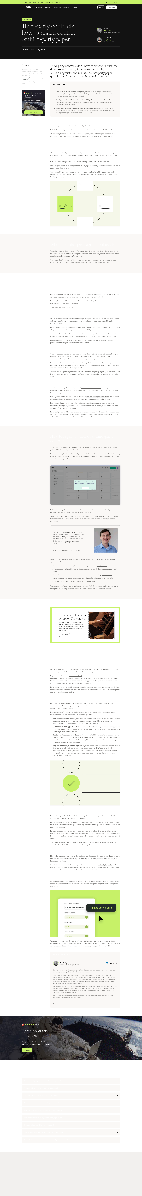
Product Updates (76, 1180)
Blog (88, 1180)
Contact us (111, 1168)
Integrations (61, 1180)
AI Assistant (61, 1163)
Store (60, 1175)
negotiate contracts (90, 390)
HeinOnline (79, 981)
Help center (74, 1178)
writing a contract (96, 297)
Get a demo (111, 7)
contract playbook (104, 865)
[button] (39, 7)
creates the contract (57, 254)
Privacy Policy (112, 1170)
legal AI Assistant (106, 575)
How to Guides (91, 1165)
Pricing (75, 7)
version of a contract (104, 735)
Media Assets (112, 1165)
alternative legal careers (74, 997)
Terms (110, 1173)
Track (60, 1178)
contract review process (58, 683)
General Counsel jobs (93, 1173)
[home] (28, 7)
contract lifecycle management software (67, 414)
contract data (93, 516)
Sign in (101, 7)
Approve (60, 1165)
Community (90, 1175)
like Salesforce (102, 566)
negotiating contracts (69, 372)
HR (72, 1165)
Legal (72, 1160)
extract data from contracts (91, 388)
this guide (106, 946)
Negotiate (61, 1168)
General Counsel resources (95, 1170)
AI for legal (90, 1160)
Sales (72, 1163)
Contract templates (93, 1168)
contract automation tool (92, 753)
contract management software (97, 397)
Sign (59, 1173)
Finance (73, 1168)
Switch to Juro (91, 1178)
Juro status (74, 1182)
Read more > (56, 1004)
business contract (75, 676)
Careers (110, 1163)
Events (89, 1182)
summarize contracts (73, 512)
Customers (57, 7)
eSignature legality (92, 1185)
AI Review (61, 1170)
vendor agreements (65, 256)
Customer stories (92, 1163)
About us (111, 1160)
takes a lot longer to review (76, 354)
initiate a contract (64, 172)
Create (60, 1160)
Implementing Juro (76, 1185)
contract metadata (88, 399)
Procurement (74, 1170)
